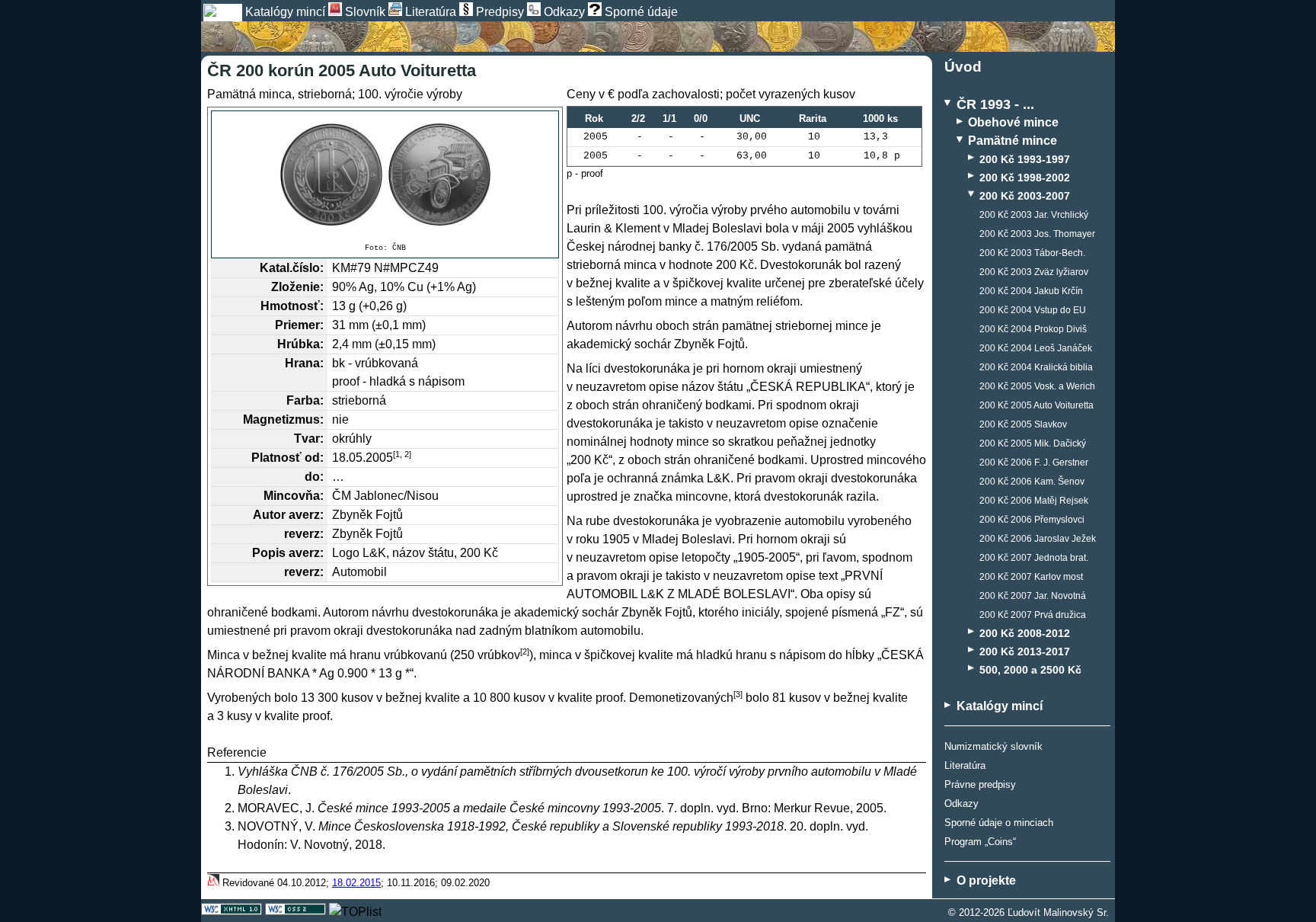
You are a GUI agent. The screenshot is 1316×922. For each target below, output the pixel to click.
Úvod (963, 67)
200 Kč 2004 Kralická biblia (1036, 367)
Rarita (812, 118)
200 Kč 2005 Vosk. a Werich (1037, 386)
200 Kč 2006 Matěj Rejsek (1033, 500)
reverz (302, 533)
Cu (415, 286)
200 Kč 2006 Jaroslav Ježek (1037, 538)
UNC (749, 118)
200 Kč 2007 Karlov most (1031, 576)
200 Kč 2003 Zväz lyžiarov (1033, 272)
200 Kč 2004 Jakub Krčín (1031, 291)
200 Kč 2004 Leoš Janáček (1035, 348)
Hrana (302, 363)
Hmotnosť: (292, 305)
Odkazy (961, 803)
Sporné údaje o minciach (998, 822)
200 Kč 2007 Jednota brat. (1033, 557)
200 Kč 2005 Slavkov (1023, 424)
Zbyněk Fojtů (367, 514)
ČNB (399, 248)
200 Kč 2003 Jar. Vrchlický (1033, 215)
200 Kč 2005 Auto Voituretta (1036, 405)
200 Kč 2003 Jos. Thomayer (1037, 234)
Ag (366, 286)
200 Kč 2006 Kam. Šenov (1031, 481)
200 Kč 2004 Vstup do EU (1032, 310)
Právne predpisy (980, 784)
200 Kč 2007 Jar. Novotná (1032, 596)
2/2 (638, 118)
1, (398, 454)
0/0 (701, 118)
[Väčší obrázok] (385, 174)
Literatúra (964, 765)
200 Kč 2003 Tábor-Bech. (1032, 253)
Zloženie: (297, 286)
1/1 (669, 118)
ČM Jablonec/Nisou (385, 495)
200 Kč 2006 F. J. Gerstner (1033, 462)
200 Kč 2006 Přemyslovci (1031, 519)
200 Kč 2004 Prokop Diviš (1033, 329)
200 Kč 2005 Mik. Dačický (1032, 443)
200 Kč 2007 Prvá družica (1032, 615)
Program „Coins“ (980, 841)
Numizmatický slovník (993, 746)
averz (304, 514)
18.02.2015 (356, 882)
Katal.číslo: (292, 267)
